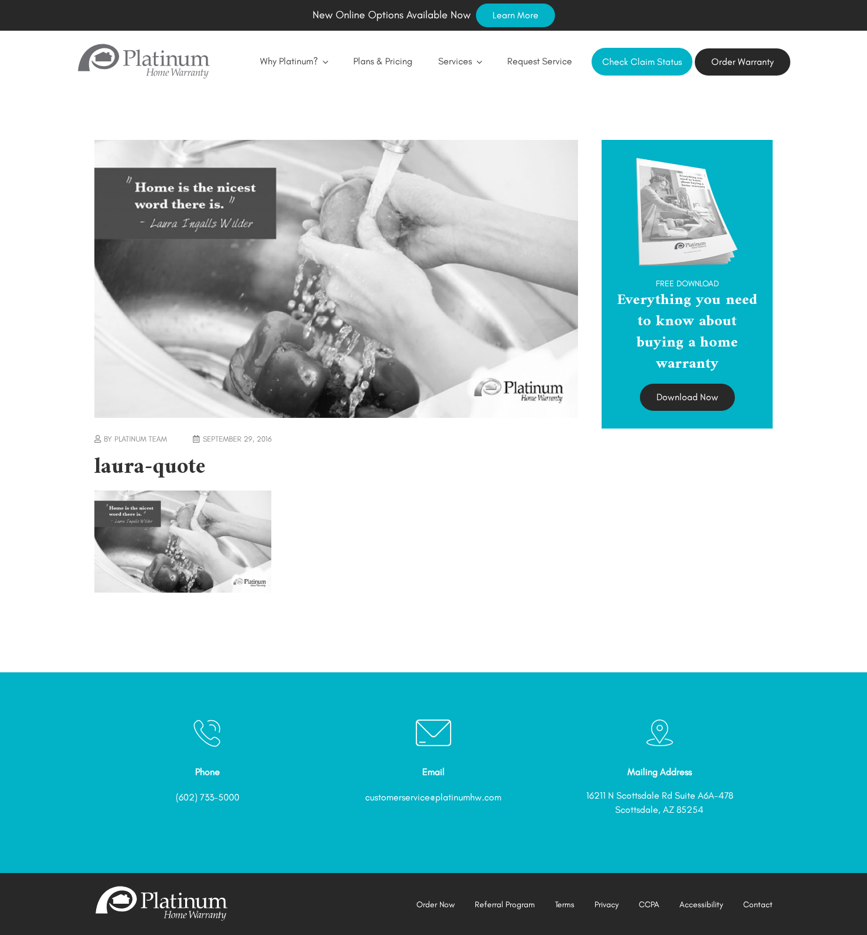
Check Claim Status (642, 61)
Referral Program (505, 905)
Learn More (515, 15)
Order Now (435, 905)
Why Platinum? (289, 61)
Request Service (539, 61)
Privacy (607, 905)
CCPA (649, 905)
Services (455, 61)
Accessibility (701, 905)
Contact (758, 905)
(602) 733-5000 (207, 797)
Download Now (687, 397)
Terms (564, 905)
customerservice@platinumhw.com (433, 797)
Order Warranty (742, 61)
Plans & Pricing (382, 61)
